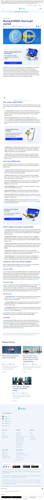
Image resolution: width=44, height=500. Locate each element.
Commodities (32, 436)
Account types (18, 432)
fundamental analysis (8, 310)
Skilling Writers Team (8, 26)
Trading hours (18, 435)
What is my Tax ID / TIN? (20, 457)
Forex (31, 432)
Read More (4, 371)
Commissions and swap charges (21, 436)
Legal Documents (19, 460)
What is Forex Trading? (20, 440)
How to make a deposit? (20, 453)
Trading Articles (19, 445)
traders (16, 150)
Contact (3, 435)
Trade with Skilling (13, 62)
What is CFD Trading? (20, 439)
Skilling (3, 11)
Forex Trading (9, 11)
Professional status (19, 444)
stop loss (27, 201)
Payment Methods (19, 452)
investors (21, 309)
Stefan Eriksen (6, 364)
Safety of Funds (5, 436)
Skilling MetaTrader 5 (6, 457)
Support (35, 5)
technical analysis (26, 287)
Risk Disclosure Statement (11, 483)
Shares (31, 433)
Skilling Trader (4, 452)
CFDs (34, 334)
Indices (31, 435)
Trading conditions (19, 443)
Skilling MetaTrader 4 (6, 456)
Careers (3, 433)
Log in (40, 8)
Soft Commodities (33, 439)
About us (4, 432)
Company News (5, 437)
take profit (33, 201)
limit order (33, 195)
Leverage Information (20, 437)
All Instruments (19, 433)
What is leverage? (19, 441)
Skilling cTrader (5, 454)
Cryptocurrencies (33, 437)
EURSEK (9, 67)
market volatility (12, 298)
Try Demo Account (13, 218)
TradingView (4, 453)
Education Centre (19, 447)
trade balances (36, 279)
